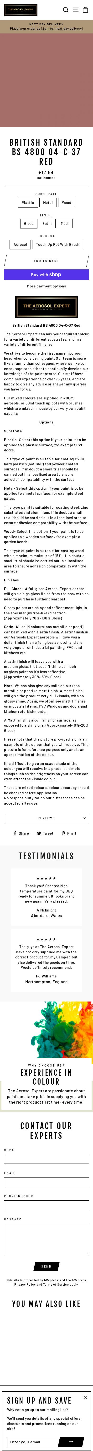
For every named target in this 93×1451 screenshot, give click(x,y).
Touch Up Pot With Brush (57, 244)
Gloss (28, 223)
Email (10, 1172)
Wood (66, 202)
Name (9, 1149)
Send (46, 1266)
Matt (65, 223)
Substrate (47, 193)
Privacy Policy (25, 1284)
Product (46, 235)
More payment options (46, 286)
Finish (46, 214)
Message (13, 1219)
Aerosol (20, 244)
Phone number (18, 1195)
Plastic (28, 202)
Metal (48, 202)
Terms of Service (56, 1284)
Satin (47, 223)
